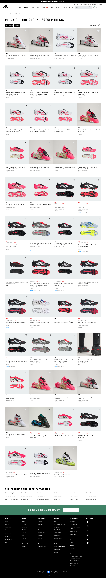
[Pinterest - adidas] (93, 535)
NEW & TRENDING (68, 7)
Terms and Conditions (64, 571)
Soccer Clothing (74, 496)
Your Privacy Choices (42, 571)
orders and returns (87, 4)
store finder (76, 4)
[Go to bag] (101, 7)
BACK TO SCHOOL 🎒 (42, 7)
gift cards (94, 4)
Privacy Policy (54, 571)
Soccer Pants (24, 493)
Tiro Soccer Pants (91, 496)
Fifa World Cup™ (9, 493)
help (81, 4)
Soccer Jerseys (74, 499)
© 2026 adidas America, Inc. (53, 576)
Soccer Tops (24, 499)
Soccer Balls (57, 499)
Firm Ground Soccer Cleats (44, 493)
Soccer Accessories (26, 496)
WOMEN (26, 7)
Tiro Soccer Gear (58, 496)
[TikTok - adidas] (93, 539)
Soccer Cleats (73, 493)
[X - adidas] (93, 531)
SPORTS (58, 7)
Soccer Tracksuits (91, 499)
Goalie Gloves (41, 496)
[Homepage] (5, 7)
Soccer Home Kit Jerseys (11, 499)
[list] (46, 25)
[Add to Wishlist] (26, 30)
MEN (20, 7)
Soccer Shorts (90, 493)
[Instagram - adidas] (93, 526)
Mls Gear (56, 493)
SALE (51, 7)
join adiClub (99, 4)
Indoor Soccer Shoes (43, 499)
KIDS (32, 7)
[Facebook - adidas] (93, 522)
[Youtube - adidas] (93, 543)
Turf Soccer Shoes (10, 496)
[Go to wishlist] (97, 7)
